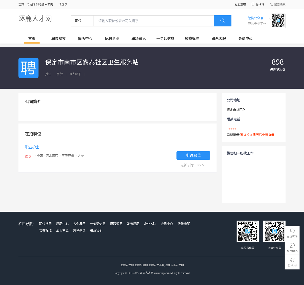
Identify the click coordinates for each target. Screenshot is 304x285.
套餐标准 (45, 230)
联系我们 (96, 230)
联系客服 (219, 38)
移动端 (259, 4)
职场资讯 (139, 38)
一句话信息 (165, 38)
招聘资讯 (116, 223)
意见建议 (79, 230)
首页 (31, 38)
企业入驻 (150, 223)
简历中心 (85, 38)
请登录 (63, 4)
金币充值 (62, 230)
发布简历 (133, 223)
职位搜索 (58, 38)
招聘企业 (112, 38)
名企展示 (79, 223)
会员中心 (245, 38)
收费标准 (192, 38)
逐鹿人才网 (35, 18)
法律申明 (184, 223)
